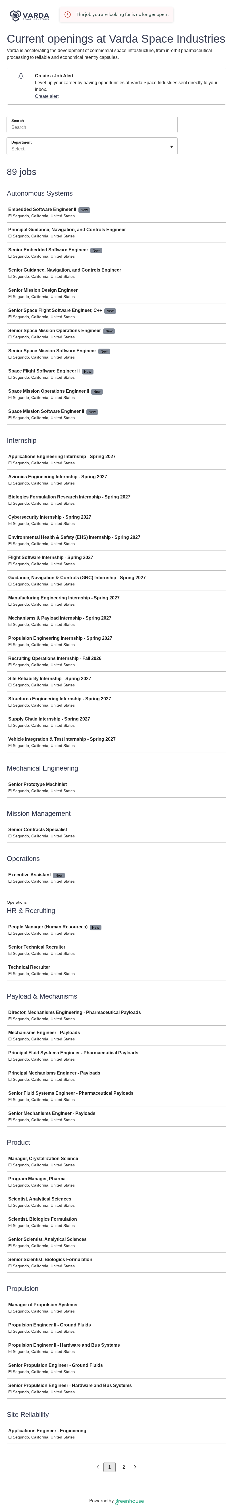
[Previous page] (98, 1467)
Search (17, 121)
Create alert (47, 96)
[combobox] (12, 149)
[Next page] (135, 1467)
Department (21, 142)
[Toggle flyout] (171, 146)
